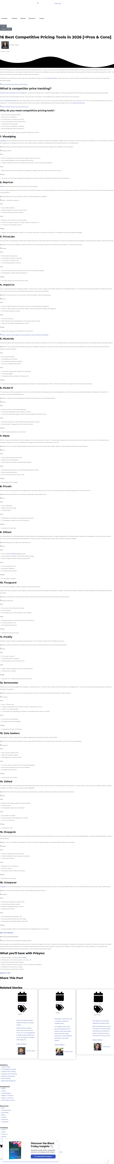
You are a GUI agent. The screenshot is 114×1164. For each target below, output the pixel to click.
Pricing (42, 18)
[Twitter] (2, 1146)
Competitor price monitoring (7, 93)
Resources (32, 18)
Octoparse (3, 887)
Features (14, 18)
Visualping (3, 141)
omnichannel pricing (15, 554)
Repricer (2, 186)
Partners (23, 18)
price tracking (22, 957)
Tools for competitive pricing (8, 100)
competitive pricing (52, 78)
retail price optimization (78, 103)
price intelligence (21, 93)
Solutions (4, 18)
